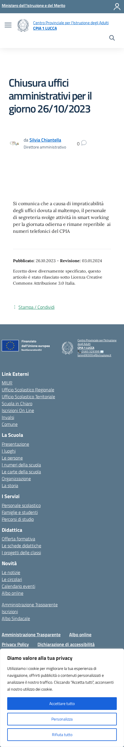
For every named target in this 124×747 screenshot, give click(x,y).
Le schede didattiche (21, 545)
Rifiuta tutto (62, 734)
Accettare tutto (62, 703)
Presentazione (15, 444)
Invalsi (8, 417)
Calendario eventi (18, 586)
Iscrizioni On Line (18, 410)
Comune (10, 424)
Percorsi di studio (18, 519)
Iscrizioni (10, 611)
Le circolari (12, 579)
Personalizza (62, 719)
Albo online (12, 593)
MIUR (7, 382)
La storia (10, 485)
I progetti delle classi (21, 552)
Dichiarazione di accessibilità (66, 644)
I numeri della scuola (21, 464)
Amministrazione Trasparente (30, 604)
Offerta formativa (18, 538)
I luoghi (9, 450)
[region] (62, 698)
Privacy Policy (15, 644)
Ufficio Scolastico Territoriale (28, 396)
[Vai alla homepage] (23, 25)
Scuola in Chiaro (17, 403)
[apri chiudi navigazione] (8, 25)
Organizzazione (16, 478)
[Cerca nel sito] (112, 38)
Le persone (12, 457)
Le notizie (11, 572)
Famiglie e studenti (20, 512)
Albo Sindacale (16, 618)
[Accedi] (117, 6)
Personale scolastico (21, 505)
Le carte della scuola (21, 471)
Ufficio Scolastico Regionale (28, 389)
